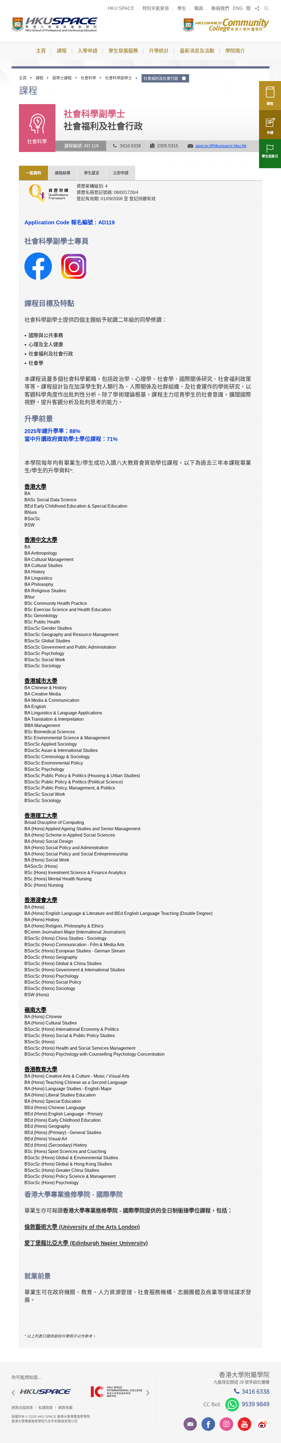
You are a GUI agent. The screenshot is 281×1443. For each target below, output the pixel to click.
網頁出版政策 (22, 1407)
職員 (198, 8)
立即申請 (120, 173)
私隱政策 (45, 1407)
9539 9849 (255, 1403)
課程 (270, 104)
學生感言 (91, 173)
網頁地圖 (65, 1407)
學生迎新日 (270, 156)
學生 (181, 8)
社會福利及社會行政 (161, 78)
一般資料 (33, 173)
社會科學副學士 (118, 78)
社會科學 (88, 78)
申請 (270, 133)
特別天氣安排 (155, 8)
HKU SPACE (121, 8)
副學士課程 (62, 78)
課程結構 (62, 173)
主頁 (23, 78)
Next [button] (147, 1393)
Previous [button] (13, 1393)
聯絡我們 (220, 8)
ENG (238, 8)
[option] (47, 1391)
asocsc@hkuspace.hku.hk (220, 146)
